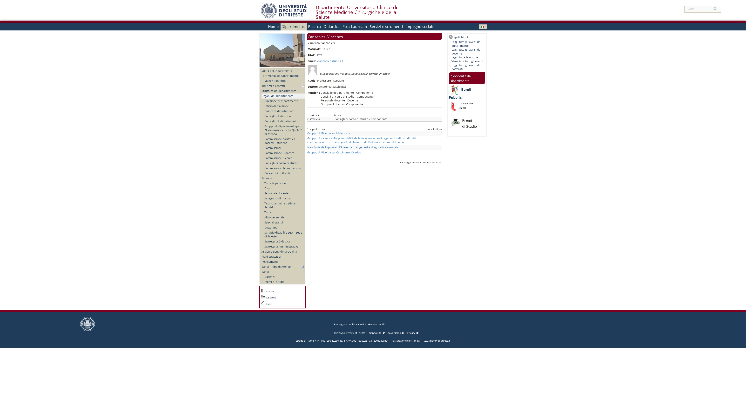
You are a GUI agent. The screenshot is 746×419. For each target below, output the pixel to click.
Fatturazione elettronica (406, 340)
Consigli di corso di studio (281, 163)
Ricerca (314, 26)
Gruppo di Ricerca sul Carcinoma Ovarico (334, 152)
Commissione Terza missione (283, 168)
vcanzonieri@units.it (330, 61)
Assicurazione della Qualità (279, 251)
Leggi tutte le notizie (464, 57)
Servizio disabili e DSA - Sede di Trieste (283, 234)
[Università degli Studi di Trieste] (284, 17)
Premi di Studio (274, 282)
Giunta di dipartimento (279, 111)
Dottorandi (271, 227)
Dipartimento (293, 26)
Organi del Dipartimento (277, 96)
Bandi (265, 272)
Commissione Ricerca (278, 158)
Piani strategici (271, 256)
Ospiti (268, 188)
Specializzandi (273, 222)
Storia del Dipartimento (276, 71)
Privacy (411, 333)
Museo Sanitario (275, 81)
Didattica (332, 26)
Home (273, 26)
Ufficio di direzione (276, 106)
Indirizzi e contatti (273, 86)
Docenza (269, 277)
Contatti (270, 291)
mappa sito (375, 333)
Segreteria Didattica (277, 241)
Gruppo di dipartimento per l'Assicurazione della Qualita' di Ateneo (283, 130)
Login (269, 304)
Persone (266, 178)
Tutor (267, 212)
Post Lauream (354, 26)
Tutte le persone (275, 183)
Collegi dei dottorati (277, 173)
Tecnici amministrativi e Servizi (279, 205)
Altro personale (274, 217)
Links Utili (271, 297)
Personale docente (276, 193)
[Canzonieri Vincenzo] (483, 26)
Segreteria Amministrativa (281, 246)
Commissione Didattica (279, 153)
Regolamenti (269, 261)
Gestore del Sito (377, 324)
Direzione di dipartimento (281, 101)
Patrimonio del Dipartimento (280, 76)
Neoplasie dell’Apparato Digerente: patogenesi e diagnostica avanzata (352, 147)
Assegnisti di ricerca (277, 198)
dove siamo (394, 333)
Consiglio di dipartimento (280, 121)
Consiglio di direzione (278, 116)
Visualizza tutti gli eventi (467, 61)
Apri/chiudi (460, 37)
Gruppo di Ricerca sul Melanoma (328, 133)
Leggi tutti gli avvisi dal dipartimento (466, 44)
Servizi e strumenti (386, 26)
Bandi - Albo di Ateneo (276, 266)
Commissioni (272, 148)
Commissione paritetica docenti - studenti (279, 141)
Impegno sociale (420, 26)
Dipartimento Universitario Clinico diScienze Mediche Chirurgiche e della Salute (356, 12)
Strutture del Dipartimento (278, 91)
